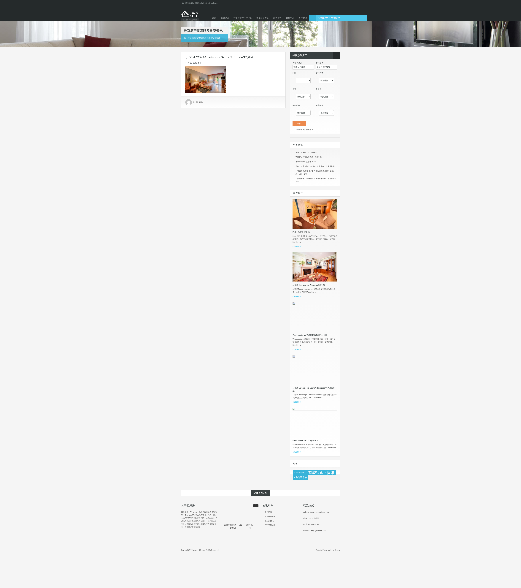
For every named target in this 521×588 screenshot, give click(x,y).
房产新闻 (268, 512)
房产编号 (319, 63)
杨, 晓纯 (199, 102)
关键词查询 (297, 63)
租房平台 (290, 18)
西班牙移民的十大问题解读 (306, 152)
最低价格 (296, 105)
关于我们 (303, 18)
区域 (294, 73)
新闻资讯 (225, 18)
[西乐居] (189, 15)
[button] (257, 505)
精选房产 (277, 18)
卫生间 (318, 89)
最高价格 (319, 105)
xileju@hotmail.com (209, 3)
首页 (214, 18)
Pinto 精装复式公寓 (301, 232)
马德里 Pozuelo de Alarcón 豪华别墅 (309, 285)
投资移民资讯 (270, 517)
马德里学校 (301, 477)
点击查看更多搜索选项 (304, 130)
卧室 (294, 89)
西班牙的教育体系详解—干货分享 (309, 157)
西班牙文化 (315, 472)
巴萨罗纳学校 (300, 472)
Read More (297, 242)
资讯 (330, 472)
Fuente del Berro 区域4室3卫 (305, 440)
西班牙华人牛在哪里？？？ (306, 162)
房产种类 (319, 73)
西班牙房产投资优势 (243, 18)
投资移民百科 (262, 18)
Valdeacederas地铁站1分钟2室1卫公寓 (310, 335)
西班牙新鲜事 (270, 525)
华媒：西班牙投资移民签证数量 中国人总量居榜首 (315, 166)
